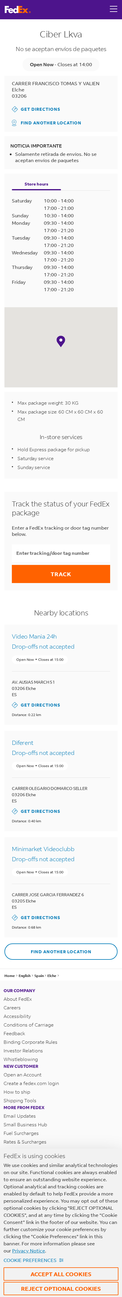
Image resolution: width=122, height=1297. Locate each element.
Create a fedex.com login (31, 1083)
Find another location (51, 123)
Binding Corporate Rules (30, 1042)
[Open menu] (113, 9)
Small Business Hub (25, 1124)
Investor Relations (23, 1050)
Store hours (36, 184)
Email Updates (20, 1116)
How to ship (17, 1092)
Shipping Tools (20, 1100)
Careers (12, 1007)
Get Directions (36, 109)
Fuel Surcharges (21, 1133)
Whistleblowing (21, 1059)
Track (61, 574)
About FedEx (18, 999)
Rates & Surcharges (25, 1141)
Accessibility (17, 1016)
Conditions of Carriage (29, 1025)
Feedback (14, 1033)
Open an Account (22, 1074)
